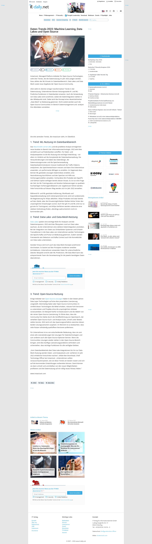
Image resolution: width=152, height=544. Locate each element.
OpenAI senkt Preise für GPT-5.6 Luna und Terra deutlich (110, 215)
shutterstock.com (102, 535)
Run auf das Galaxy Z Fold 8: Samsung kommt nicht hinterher (110, 204)
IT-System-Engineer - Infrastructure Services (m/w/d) (103, 94)
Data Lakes (34, 222)
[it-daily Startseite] (42, 6)
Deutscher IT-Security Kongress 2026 (99, 67)
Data (42, 383)
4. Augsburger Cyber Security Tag (98, 75)
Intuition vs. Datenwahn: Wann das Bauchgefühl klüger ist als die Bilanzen (43, 448)
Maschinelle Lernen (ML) (43, 147)
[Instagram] (110, 11)
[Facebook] (113, 11)
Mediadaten (65, 520)
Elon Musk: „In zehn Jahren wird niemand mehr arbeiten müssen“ (110, 237)
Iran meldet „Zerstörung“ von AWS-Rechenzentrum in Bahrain (111, 247)
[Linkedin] (106, 11)
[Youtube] (121, 11)
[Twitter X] (117, 11)
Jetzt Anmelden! (75, 276)
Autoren (64, 532)
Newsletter (65, 528)
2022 (34, 383)
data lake (51, 383)
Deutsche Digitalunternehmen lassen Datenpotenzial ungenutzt (43, 472)
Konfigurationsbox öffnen (108, 531)
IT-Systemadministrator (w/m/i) (97, 87)
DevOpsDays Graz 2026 (95, 60)
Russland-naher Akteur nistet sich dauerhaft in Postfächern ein (110, 226)
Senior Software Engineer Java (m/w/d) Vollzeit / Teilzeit (105, 110)
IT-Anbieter (65, 530)
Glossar (64, 522)
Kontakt (34, 520)
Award (64, 526)
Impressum (35, 528)
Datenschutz (35, 524)
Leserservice (66, 524)
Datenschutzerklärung (66, 284)
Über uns (34, 522)
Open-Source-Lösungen (54, 299)
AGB (33, 526)
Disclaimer (35, 530)
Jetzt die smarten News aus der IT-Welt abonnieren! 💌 (46, 273)
